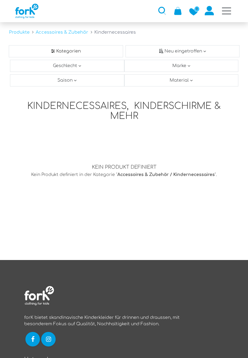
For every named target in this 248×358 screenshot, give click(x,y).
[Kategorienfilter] (66, 51)
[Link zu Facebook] (32, 338)
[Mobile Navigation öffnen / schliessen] (226, 11)
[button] (162, 11)
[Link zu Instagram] (49, 338)
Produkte (19, 32)
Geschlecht (65, 65)
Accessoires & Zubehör (62, 32)
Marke (180, 65)
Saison (65, 80)
